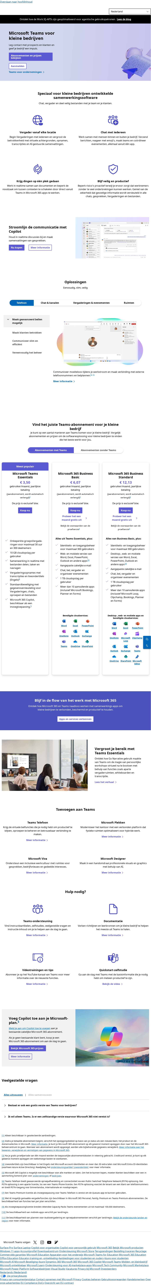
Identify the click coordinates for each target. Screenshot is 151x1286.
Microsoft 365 (104, 1247)
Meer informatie (40, 247)
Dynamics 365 (53, 1261)
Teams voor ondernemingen (25, 72)
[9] (3, 1206)
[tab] (22, 303)
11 (94, 374)
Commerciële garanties (13, 1254)
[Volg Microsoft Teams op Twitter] (35, 1242)
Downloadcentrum (47, 1251)
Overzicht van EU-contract (59, 1283)
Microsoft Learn (36, 1265)
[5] (3, 1172)
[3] (3, 1155)
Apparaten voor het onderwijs (66, 1254)
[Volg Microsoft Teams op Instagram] (42, 1242)
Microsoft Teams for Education (101, 1254)
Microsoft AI (7, 1261)
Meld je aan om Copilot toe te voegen (29, 1028)
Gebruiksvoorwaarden (113, 1279)
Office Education (9, 1258)
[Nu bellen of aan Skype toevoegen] (147, 645)
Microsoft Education (38, 1254)
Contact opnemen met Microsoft (54, 1279)
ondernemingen (41, 1175)
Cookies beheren (91, 1279)
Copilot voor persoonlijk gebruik (78, 1247)
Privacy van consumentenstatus (18, 1279)
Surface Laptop (22, 1247)
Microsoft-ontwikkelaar (13, 1265)
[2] (3, 1141)
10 (88, 560)
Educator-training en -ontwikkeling (38, 1258)
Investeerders (109, 1268)
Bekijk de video (111, 984)
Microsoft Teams (111, 1261)
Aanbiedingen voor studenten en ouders (81, 1258)
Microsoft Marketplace (136, 1265)
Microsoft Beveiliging (26, 1261)
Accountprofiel (28, 1251)
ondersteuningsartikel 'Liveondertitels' (70, 1167)
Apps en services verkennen (75, 719)
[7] (3, 1192)
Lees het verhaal (104, 782)
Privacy (77, 1279)
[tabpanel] (75, 356)
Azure (41, 1261)
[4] (3, 1164)
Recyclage (140, 1251)
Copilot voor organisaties (45, 1247)
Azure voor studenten (116, 1258)
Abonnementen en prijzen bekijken (26, 57)
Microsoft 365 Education (132, 1254)
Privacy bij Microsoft (89, 1268)
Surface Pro (6, 1247)
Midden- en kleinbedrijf (134, 1261)
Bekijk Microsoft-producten (128, 1247)
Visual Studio (58, 1268)
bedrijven (56, 1175)
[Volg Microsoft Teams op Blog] (56, 1242)
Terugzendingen (104, 1251)
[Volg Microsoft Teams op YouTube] (49, 1242)
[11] (4, 1217)
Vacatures (71, 1268)
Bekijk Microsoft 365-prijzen (27, 1048)
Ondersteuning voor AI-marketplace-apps (68, 1265)
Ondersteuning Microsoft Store (76, 1251)
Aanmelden (17, 66)
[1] (3, 1135)
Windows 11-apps (10, 1251)
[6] (3, 1181)
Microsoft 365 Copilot (90, 1261)
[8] (3, 1198)
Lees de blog (124, 19)
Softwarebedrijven (40, 1268)
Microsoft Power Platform (14, 1268)
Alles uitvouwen (13, 1094)
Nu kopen (16, 247)
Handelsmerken (136, 1279)
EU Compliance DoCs (32, 1283)
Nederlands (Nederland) (13, 1272)
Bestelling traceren (124, 1251)
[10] (4, 1212)
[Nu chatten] (147, 639)
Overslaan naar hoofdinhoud (16, 1)
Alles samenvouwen (40, 1094)
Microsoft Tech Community (107, 1265)
